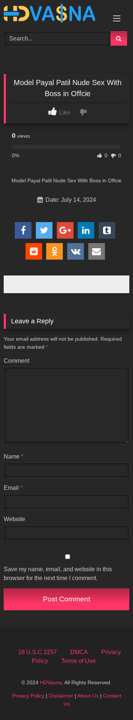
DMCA (79, 652)
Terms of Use (78, 661)
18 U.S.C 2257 (37, 652)
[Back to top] (110, 698)
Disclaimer (61, 696)
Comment (16, 361)
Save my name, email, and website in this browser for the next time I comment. (58, 573)
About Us (88, 696)
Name (13, 456)
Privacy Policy (28, 696)
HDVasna (51, 682)
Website (14, 519)
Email (13, 488)
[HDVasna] (54, 14)
